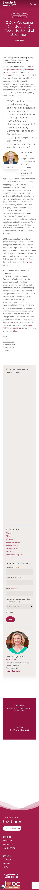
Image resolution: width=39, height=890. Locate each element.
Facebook (29, 325)
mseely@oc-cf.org (13, 671)
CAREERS (7, 860)
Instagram (17, 328)
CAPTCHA (9, 612)
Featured (15, 13)
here (16, 331)
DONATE (7, 856)
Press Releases (19, 17)
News (25, 13)
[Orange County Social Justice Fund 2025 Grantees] (19, 708)
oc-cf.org (9, 322)
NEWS (6, 867)
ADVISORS (7, 841)
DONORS (7, 837)
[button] (3, 821)
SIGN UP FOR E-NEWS (12, 828)
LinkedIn (6, 328)
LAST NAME (13, 578)
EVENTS (6, 863)
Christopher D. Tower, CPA (13, 75)
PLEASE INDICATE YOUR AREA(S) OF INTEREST (18, 600)
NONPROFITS (9, 848)
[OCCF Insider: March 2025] (19, 729)
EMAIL (11, 588)
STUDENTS (8, 844)
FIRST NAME (13, 567)
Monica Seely (13, 660)
